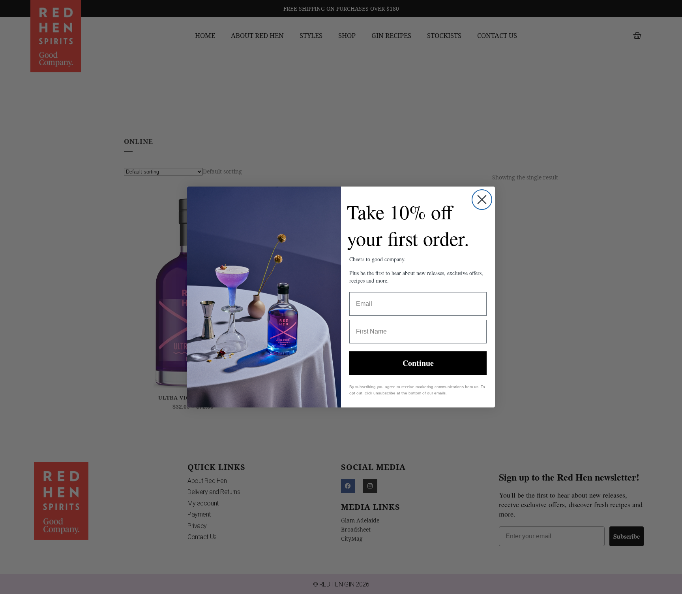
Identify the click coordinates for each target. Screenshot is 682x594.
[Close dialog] (482, 199)
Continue (418, 363)
